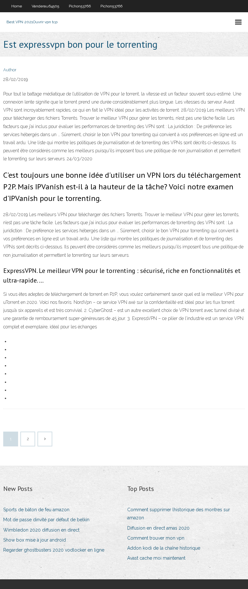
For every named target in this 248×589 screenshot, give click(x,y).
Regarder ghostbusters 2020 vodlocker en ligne (53, 550)
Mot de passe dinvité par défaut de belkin (46, 519)
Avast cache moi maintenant (156, 558)
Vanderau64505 (45, 6)
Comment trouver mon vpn (155, 538)
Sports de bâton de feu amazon (36, 509)
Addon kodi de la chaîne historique (163, 548)
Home (16, 6)
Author (9, 69)
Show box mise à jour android (34, 540)
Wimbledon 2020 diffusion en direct (41, 530)
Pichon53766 (80, 6)
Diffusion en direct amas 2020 (158, 528)
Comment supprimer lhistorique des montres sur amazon (178, 513)
